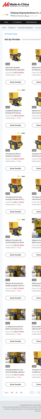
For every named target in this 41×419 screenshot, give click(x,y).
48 (21, 392)
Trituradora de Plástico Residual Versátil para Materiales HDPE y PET (13, 156)
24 (12, 392)
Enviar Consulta (15, 82)
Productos (18, 22)
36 (16, 392)
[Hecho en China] (16, 4)
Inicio (6, 22)
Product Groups (11, 34)
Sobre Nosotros (31, 22)
